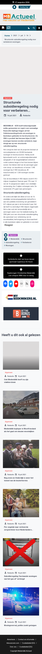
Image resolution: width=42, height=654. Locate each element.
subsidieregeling (12, 242)
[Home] (3, 27)
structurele (27, 239)
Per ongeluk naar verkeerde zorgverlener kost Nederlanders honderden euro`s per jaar (18, 530)
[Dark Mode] (28, 28)
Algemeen (7, 98)
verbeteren (26, 242)
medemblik (15, 239)
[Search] (33, 28)
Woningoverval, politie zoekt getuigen (20, 625)
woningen (10, 246)
